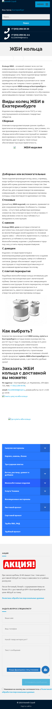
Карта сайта (26, 706)
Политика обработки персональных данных (23, 598)
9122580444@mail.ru (16, 390)
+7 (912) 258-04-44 (17, 385)
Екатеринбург (18, 10)
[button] (45, 670)
